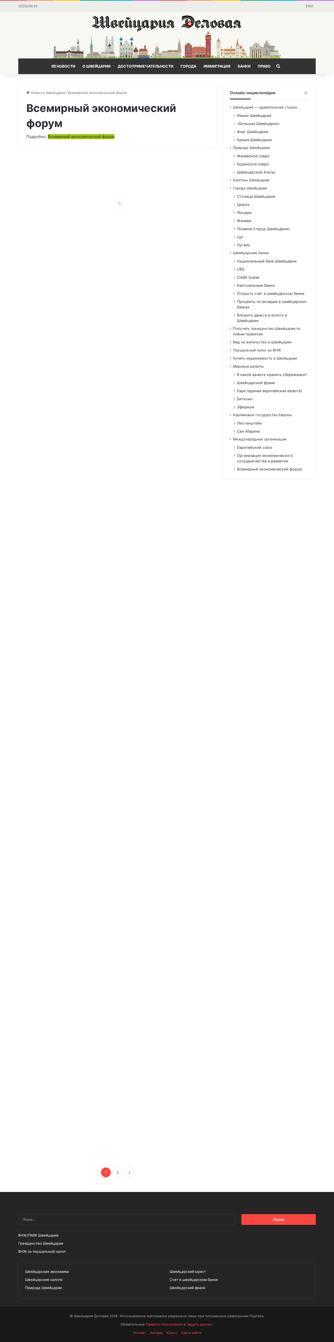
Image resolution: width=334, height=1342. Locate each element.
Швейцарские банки (251, 253)
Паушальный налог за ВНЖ (257, 350)
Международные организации (260, 439)
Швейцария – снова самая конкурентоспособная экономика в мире (164, 1090)
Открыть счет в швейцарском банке (270, 293)
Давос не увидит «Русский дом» (155, 848)
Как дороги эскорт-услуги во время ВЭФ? (164, 597)
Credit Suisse (248, 277)
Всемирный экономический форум (81, 136)
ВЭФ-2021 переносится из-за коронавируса (166, 346)
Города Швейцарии (250, 188)
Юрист (172, 1333)
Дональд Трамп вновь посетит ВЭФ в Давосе (164, 761)
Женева (244, 220)
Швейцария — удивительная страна (265, 107)
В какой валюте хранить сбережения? (272, 374)
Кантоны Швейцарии (251, 180)
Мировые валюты (248, 366)
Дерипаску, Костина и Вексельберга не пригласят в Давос (60, 969)
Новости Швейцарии (47, 93)
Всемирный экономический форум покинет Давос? (62, 632)
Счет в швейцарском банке (194, 1280)
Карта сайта (191, 1333)
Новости (65, 66)
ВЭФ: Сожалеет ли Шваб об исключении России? (64, 221)
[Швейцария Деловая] (167, 35)
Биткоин (244, 399)
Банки (244, 66)
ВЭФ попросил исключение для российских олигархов (62, 883)
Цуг (240, 237)
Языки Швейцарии (254, 115)
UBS (240, 269)
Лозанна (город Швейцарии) (263, 228)
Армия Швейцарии (254, 140)
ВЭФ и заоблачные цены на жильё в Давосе (64, 722)
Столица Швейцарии (256, 196)
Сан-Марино (248, 431)
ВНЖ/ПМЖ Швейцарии (38, 1235)
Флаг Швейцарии (253, 131)
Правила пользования (164, 1324)
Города (188, 66)
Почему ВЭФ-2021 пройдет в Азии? (158, 260)
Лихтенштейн (249, 423)
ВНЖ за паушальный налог (42, 1251)
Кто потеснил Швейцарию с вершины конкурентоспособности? (168, 1004)
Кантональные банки (256, 285)
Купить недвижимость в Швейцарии (265, 358)
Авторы (156, 1333)
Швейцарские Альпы (256, 172)
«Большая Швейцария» (258, 123)
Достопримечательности (145, 66)
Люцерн (244, 212)
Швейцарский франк (256, 382)
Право (264, 66)
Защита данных (199, 1324)
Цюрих (243, 204)
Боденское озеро (253, 164)
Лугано (243, 245)
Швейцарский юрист (188, 1271)
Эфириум (245, 407)
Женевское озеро (253, 156)
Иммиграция (217, 66)
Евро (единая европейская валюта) (269, 391)
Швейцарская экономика (47, 1271)
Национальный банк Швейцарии (267, 261)
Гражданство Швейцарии (40, 1243)
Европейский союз (254, 447)
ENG (309, 6)
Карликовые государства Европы (262, 415)
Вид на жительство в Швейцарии (262, 342)
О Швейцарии (96, 66)
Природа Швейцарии (251, 148)
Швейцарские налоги (43, 1280)
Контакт (139, 1333)
